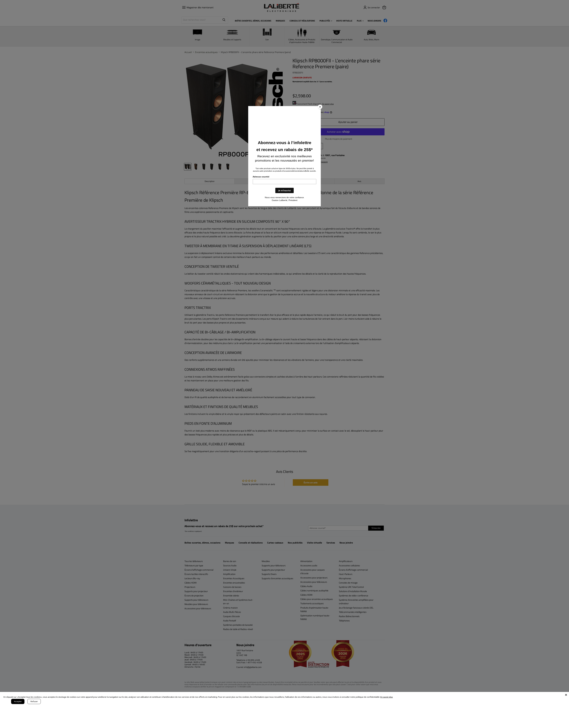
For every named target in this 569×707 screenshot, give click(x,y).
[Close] (320, 107)
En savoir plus (386, 697)
